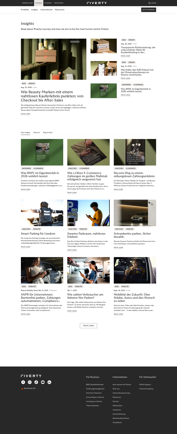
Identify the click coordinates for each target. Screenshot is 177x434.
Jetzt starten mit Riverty (122, 384)
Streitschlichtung (119, 414)
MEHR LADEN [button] (88, 326)
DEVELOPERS (58, 3)
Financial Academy (146, 389)
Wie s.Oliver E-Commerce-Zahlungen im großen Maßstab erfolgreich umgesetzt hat (87, 176)
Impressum (117, 410)
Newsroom (59, 10)
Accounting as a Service (95, 397)
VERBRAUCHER (27, 3)
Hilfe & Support (145, 384)
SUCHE (153, 3)
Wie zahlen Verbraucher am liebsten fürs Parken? (85, 296)
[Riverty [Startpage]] (96, 3)
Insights (34, 10)
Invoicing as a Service (94, 401)
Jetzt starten (149, 10)
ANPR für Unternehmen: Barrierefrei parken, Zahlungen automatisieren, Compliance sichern (41, 298)
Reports (37, 132)
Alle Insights (25, 132)
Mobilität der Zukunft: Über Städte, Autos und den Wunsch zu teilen (134, 297)
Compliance (117, 422)
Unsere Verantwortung (121, 393)
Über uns (116, 389)
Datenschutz (117, 405)
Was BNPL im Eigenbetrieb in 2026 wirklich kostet (136, 90)
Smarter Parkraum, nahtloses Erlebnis (86, 235)
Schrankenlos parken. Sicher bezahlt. (132, 235)
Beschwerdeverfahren (121, 418)
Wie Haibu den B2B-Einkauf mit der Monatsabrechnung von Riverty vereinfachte (137, 72)
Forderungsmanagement (95, 389)
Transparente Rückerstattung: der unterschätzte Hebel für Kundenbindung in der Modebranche (138, 50)
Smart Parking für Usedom (38, 233)
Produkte (25, 10)
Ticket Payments (92, 405)
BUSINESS (38, 3)
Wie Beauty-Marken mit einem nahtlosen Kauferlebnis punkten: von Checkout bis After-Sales (52, 96)
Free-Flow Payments (94, 393)
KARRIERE (48, 3)
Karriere (116, 401)
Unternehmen (46, 10)
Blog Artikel (47, 132)
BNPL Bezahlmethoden (95, 384)
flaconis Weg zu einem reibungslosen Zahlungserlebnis (134, 175)
